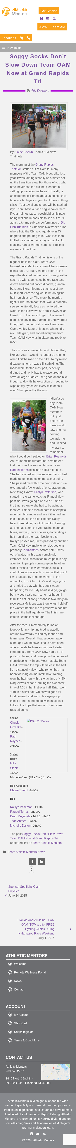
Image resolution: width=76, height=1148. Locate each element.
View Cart (20, 1023)
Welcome (20, 964)
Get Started (49, 10)
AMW (43, 27)
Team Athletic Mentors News (26, 852)
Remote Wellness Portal (30, 972)
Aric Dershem (40, 90)
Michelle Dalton (20, 825)
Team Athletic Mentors (47, 842)
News (18, 981)
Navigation (14, 47)
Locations (9, 37)
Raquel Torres (19, 469)
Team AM (58, 27)
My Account (21, 1014)
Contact (19, 989)
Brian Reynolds (56, 456)
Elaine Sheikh (23, 152)
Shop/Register (23, 1032)
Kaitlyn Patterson (45, 492)
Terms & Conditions (27, 1040)
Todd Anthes (30, 550)
